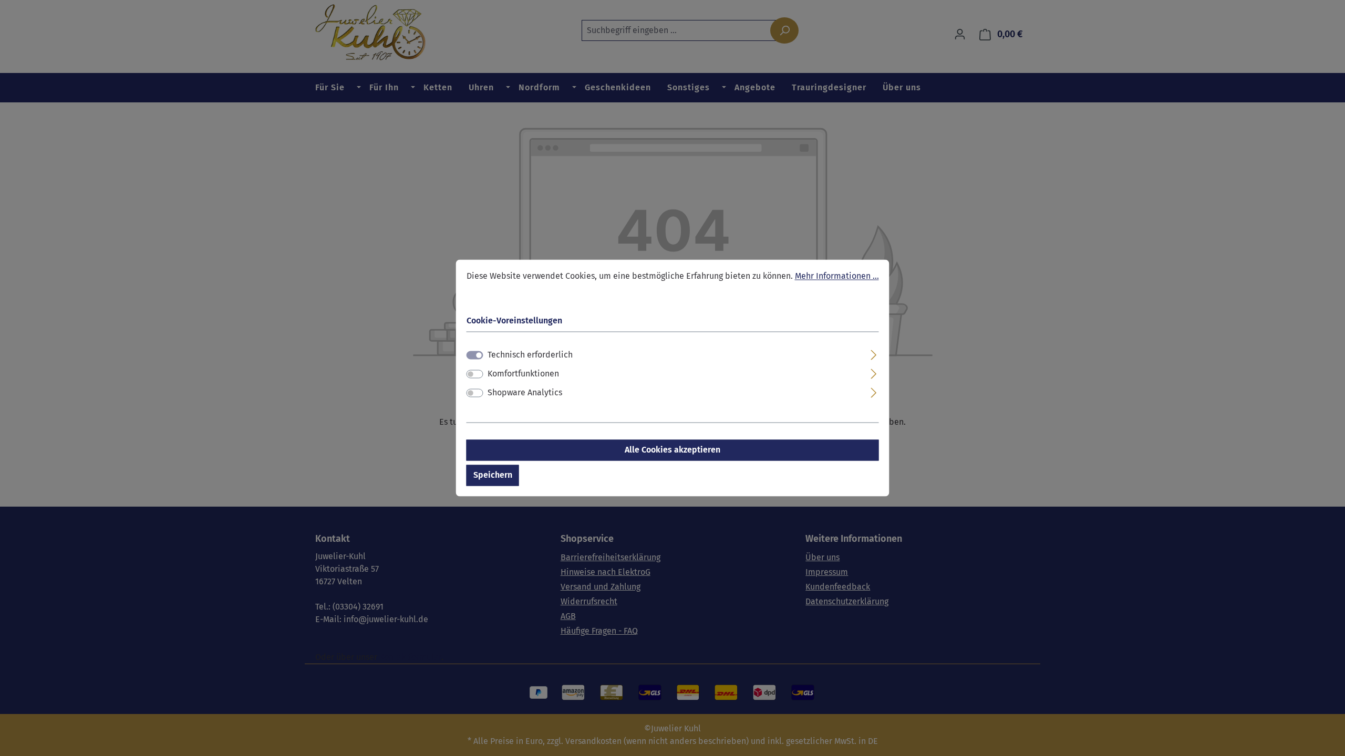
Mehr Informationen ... (837, 276)
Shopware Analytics (525, 393)
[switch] (475, 374)
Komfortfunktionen (523, 374)
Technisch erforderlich (530, 355)
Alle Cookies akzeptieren (672, 450)
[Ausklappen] (873, 354)
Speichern (492, 475)
